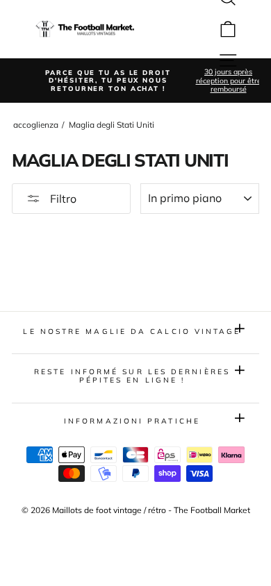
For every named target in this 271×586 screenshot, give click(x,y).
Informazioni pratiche (132, 421)
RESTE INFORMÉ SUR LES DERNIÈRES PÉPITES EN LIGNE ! (132, 376)
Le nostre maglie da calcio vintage (131, 331)
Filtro (61, 199)
